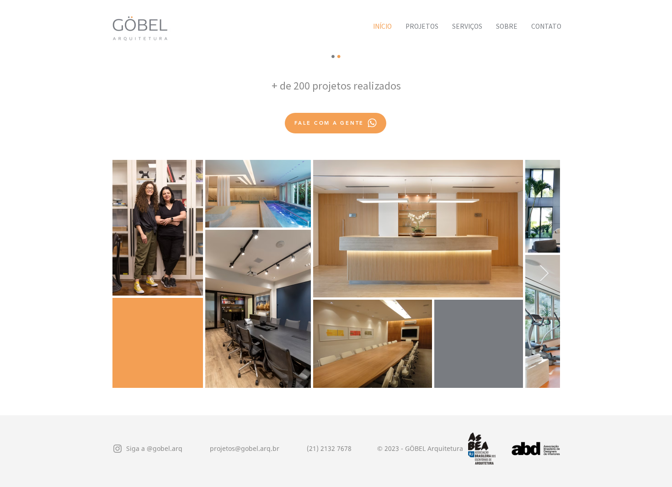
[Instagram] (117, 448)
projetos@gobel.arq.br (244, 448)
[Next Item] (544, 274)
